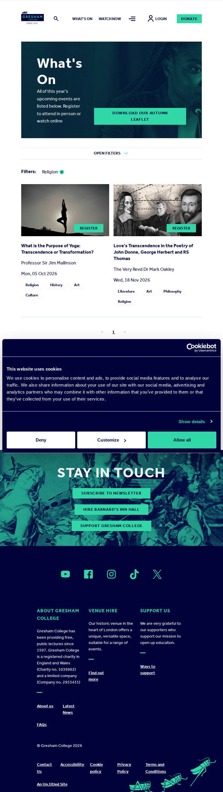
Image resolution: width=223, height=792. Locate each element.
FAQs (42, 724)
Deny (41, 439)
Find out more (96, 676)
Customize (108, 439)
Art (77, 285)
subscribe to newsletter (111, 493)
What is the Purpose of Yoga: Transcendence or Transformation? (57, 249)
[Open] (65, 574)
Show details (192, 421)
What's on (82, 19)
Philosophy (172, 291)
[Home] (32, 18)
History (56, 285)
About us (45, 706)
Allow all (182, 439)
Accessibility (72, 764)
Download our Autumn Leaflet (140, 116)
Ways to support (147, 669)
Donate (189, 19)
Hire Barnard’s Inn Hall (111, 509)
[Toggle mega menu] (132, 18)
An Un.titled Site (52, 784)
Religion (32, 285)
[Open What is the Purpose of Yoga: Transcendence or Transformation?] (65, 234)
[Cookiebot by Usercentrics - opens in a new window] (191, 347)
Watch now (110, 19)
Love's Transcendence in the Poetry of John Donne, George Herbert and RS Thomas (153, 252)
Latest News (69, 709)
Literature (126, 291)
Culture (32, 295)
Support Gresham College (111, 525)
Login (161, 19)
